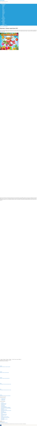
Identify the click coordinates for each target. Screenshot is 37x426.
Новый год (3, 26)
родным (3, 16)
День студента (3, 405)
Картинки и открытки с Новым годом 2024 (5, 366)
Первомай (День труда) (4, 414)
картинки (3, 17)
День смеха (2, 411)
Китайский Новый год (3, 406)
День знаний (2, 418)
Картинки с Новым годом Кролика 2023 (4, 378)
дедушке (3, 13)
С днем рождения (3, 398)
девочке (3, 10)
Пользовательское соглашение (3, 422)
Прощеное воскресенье (4, 409)
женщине (3, 19)
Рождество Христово (3, 403)
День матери (2, 419)
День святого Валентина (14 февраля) (5, 407)
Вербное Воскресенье (3, 412)
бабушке (3, 12)
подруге (3, 6)
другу (3, 7)
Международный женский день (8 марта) (6, 410)
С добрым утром (3, 399)
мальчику (3, 9)
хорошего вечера (4, 24)
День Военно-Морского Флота (4, 416)
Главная (1, 26)
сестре (3, 14)
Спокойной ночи (3, 21)
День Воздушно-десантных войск (5, 417)
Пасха (2, 413)
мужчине (3, 5)
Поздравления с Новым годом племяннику (5, 395)
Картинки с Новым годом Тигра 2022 (4, 372)
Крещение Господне (3, 404)
